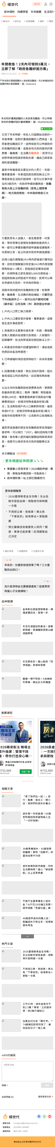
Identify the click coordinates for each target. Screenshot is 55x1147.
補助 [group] (42, 21)
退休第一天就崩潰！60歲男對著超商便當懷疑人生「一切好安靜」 (37, 817)
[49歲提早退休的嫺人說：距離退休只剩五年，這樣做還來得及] (11, 922)
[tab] (22, 781)
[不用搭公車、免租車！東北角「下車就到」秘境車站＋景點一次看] (11, 973)
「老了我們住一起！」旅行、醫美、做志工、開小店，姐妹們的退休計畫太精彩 (38, 800)
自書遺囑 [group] (30, 21)
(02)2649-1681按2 (21, 1127)
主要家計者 (38, 551)
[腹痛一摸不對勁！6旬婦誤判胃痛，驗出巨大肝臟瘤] (11, 683)
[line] (44, 1116)
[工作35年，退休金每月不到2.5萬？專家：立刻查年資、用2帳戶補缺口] (11, 1008)
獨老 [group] (51, 21)
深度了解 (38, 771)
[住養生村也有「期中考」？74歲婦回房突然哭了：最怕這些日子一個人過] (11, 1025)
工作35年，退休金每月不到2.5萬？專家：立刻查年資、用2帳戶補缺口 (37, 1007)
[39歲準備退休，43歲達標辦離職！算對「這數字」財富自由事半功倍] (11, 853)
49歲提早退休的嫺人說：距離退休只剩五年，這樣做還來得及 (38, 921)
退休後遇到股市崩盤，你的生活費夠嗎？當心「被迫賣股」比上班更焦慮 (38, 869)
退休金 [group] (18, 21)
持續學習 (22, 12)
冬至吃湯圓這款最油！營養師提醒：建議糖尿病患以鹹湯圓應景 (38, 629)
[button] (51, 4)
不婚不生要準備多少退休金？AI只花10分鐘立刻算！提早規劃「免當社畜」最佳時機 (38, 904)
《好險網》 (21, 453)
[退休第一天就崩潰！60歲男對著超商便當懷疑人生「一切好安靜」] (11, 818)
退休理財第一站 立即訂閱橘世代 (26, 478)
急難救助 (23, 551)
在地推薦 (36, 12)
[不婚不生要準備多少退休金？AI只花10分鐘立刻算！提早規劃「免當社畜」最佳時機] (11, 905)
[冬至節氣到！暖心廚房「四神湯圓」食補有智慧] (11, 666)
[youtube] (49, 1116)
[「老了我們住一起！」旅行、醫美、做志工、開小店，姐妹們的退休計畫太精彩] (11, 801)
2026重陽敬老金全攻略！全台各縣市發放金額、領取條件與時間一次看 (38, 955)
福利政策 (9, 551)
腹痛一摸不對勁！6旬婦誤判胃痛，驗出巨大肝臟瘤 (37, 680)
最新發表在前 (44, 1096)
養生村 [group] (6, 21)
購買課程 (37, 4)
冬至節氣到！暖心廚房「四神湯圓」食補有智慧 (38, 663)
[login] (45, 4)
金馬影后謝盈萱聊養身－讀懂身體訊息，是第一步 (38, 610)
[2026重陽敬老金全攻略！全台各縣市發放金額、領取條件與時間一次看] (11, 956)
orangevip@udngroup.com (25, 1123)
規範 (4, 1085)
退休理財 (9, 12)
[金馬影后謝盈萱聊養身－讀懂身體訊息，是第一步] (11, 613)
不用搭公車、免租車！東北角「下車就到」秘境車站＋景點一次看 (38, 972)
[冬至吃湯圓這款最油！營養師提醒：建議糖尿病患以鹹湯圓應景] (11, 630)
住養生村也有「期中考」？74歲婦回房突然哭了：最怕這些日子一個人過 (38, 1024)
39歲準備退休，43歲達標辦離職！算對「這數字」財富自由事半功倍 (38, 852)
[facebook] (39, 1116)
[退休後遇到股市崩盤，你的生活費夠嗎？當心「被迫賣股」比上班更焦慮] (11, 870)
